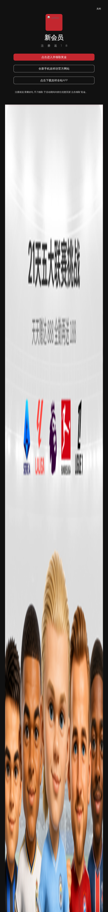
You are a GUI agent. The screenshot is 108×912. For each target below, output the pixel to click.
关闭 (98, 8)
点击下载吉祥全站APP (54, 80)
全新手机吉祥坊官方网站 (54, 68)
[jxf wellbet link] (54, 560)
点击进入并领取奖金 (54, 57)
